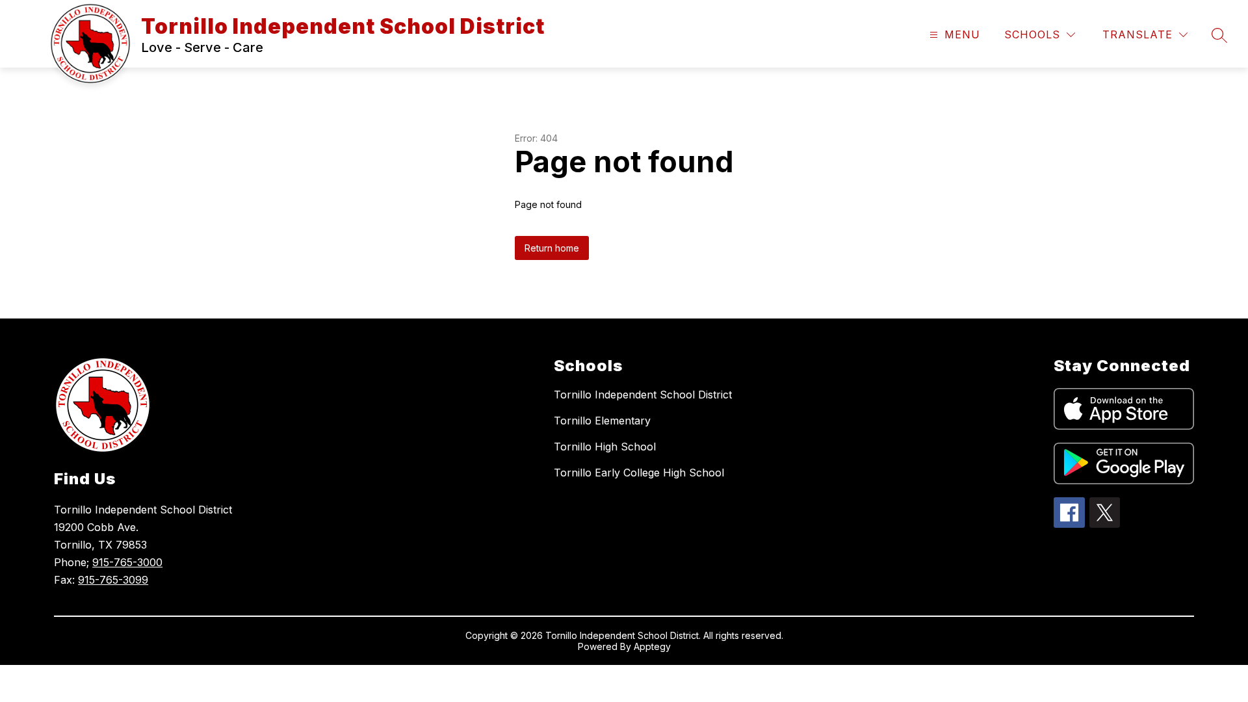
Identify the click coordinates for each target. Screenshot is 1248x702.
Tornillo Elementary (602, 420)
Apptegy (652, 646)
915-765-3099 (113, 579)
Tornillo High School (605, 446)
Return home (552, 248)
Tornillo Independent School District (643, 394)
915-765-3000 (127, 562)
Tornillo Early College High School (639, 472)
